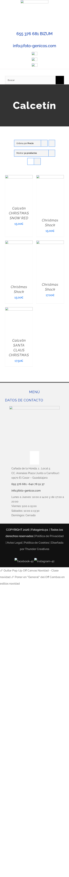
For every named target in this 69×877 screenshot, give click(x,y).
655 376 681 (27, 33)
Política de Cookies (36, 542)
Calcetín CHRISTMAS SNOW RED (19, 213)
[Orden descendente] (52, 143)
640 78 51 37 (37, 484)
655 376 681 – (20, 484)
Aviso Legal (14, 542)
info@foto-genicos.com (34, 45)
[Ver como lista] (37, 161)
